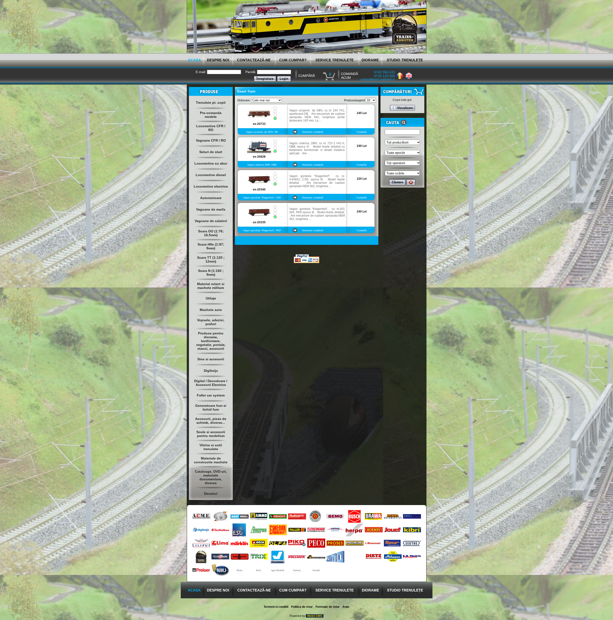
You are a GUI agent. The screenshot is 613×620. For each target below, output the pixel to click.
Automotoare (210, 198)
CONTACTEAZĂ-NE (254, 60)
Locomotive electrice (211, 186)
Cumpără (362, 132)
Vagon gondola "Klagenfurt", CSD (262, 197)
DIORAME (370, 60)
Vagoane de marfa (210, 209)
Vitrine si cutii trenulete (210, 447)
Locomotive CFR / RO (210, 128)
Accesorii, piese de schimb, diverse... (210, 421)
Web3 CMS (315, 616)
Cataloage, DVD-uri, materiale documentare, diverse (211, 477)
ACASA (194, 60)
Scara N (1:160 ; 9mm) (211, 272)
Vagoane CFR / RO (211, 140)
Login (284, 78)
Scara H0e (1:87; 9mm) (211, 246)
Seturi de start (210, 152)
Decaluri (210, 493)
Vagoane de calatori (211, 221)
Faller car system (211, 395)
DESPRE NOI (218, 60)
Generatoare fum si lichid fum (210, 407)
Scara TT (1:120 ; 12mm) (211, 259)
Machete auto (211, 310)
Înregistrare (264, 78)
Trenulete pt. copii (211, 102)
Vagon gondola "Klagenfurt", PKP (262, 230)
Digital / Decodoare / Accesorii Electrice (210, 383)
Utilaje (211, 298)
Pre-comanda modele (210, 115)
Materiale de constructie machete (210, 460)
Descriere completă (312, 132)
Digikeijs (211, 371)
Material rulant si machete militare (210, 286)
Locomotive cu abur (210, 163)
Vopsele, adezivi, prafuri (210, 322)
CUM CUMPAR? (292, 60)
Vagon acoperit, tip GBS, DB (262, 132)
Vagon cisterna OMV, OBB (262, 164)
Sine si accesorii (210, 359)
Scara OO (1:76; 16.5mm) (211, 233)
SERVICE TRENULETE (334, 60)
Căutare (397, 182)
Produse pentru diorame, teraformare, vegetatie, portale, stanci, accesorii (211, 340)
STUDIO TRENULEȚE (405, 60)
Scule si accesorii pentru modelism (210, 434)
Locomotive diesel (211, 175)
